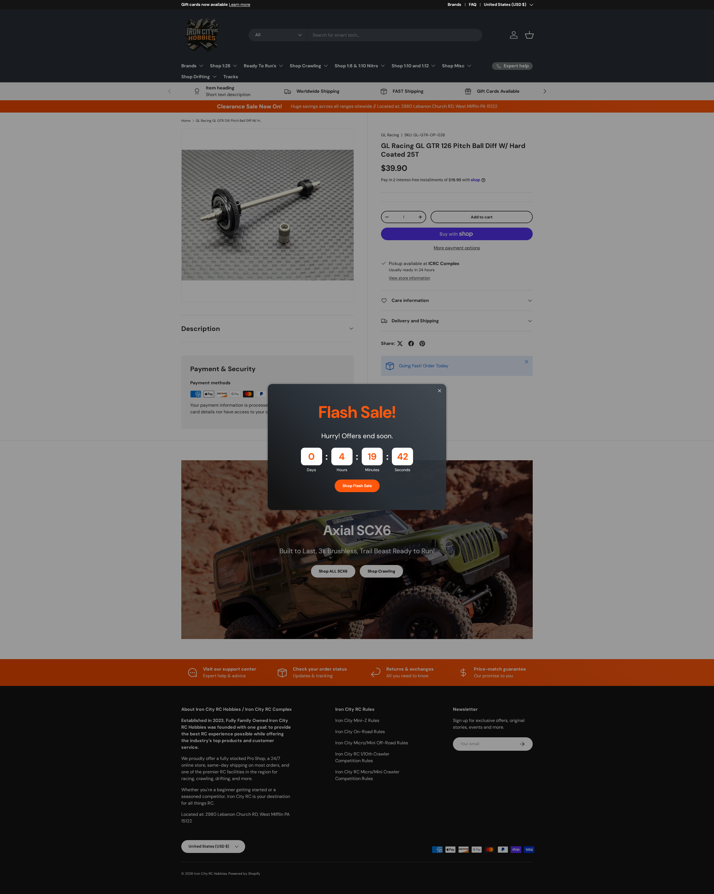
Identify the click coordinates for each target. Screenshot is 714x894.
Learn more (239, 4)
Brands (454, 4)
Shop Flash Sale (357, 485)
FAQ (472, 4)
